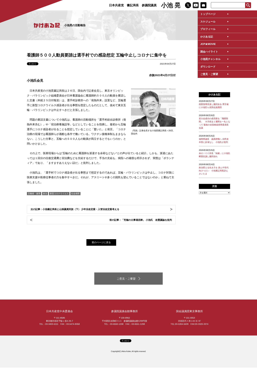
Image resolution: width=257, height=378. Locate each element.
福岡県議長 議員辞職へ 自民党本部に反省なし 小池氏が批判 (214, 139)
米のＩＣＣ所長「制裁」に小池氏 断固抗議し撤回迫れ (214, 153)
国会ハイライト (209, 51)
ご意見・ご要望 (209, 74)
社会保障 (75, 193)
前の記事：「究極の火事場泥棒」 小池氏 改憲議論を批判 (140, 220)
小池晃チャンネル (210, 59)
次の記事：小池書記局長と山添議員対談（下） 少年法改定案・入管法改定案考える (75, 209)
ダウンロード (208, 66)
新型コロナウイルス (59, 193)
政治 (45, 193)
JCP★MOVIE (208, 44)
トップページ (208, 14)
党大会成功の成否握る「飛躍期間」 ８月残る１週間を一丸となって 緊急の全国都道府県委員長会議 (214, 121)
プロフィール (208, 29)
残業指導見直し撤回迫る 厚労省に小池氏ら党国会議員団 (214, 104)
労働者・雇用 (34, 193)
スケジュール (208, 21)
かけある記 (206, 36)
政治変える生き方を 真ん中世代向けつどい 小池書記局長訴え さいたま (214, 169)
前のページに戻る (101, 242)
